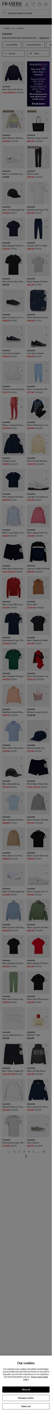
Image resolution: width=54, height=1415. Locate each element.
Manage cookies (26, 1398)
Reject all (25, 1406)
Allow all (26, 1389)
